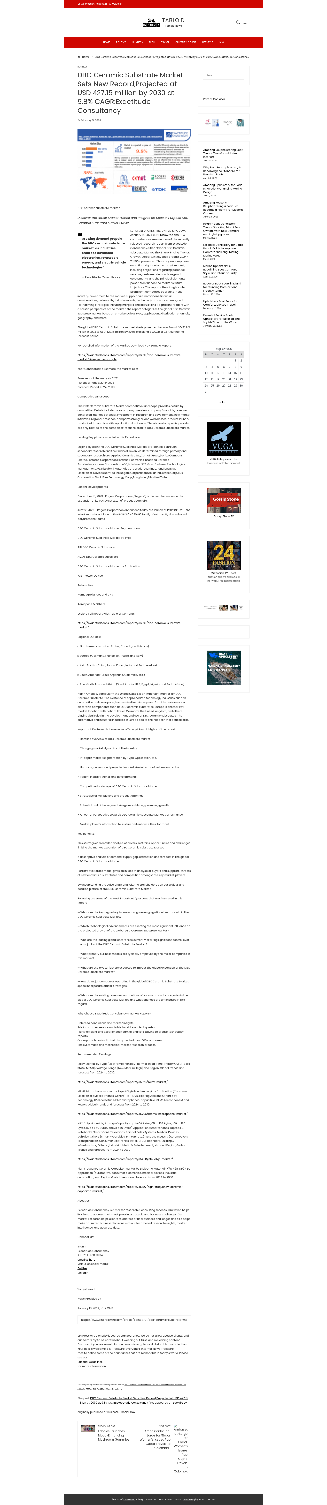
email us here (86, 1260)
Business (138, 42)
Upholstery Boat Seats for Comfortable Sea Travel (220, 303)
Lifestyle (207, 42)
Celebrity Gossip (185, 42)
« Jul (222, 402)
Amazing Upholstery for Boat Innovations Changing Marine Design (222, 188)
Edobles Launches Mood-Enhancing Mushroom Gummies (113, 1433)
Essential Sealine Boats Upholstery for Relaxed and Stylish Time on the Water (221, 318)
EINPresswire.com (166, 235)
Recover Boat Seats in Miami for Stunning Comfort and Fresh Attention (222, 287)
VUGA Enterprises (220, 459)
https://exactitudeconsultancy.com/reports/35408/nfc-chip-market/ (125, 1159)
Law (221, 42)
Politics (121, 42)
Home (106, 42)
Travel (165, 42)
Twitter (82, 1268)
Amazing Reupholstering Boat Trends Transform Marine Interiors (223, 153)
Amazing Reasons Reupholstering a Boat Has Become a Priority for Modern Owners (223, 208)
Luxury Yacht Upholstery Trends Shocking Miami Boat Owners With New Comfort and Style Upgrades (222, 229)
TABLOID (173, 20)
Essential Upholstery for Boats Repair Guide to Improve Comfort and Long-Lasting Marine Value (223, 250)
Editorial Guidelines (90, 1362)
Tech (152, 42)
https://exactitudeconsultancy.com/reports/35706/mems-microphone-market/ (132, 1114)
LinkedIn (82, 1273)
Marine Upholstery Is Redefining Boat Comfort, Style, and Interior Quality (220, 269)
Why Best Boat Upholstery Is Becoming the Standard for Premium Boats (222, 171)
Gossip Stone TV (224, 516)
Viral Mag (189, 1499)
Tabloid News (173, 25)
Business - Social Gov (121, 1412)
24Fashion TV (219, 573)
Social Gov (180, 1403)
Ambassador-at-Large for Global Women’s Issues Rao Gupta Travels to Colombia (155, 1437)
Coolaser (219, 99)
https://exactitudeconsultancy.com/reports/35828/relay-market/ (122, 1082)
